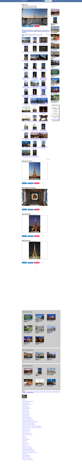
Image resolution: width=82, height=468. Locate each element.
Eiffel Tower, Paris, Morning (26, 446)
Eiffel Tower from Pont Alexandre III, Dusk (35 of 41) (35, 139)
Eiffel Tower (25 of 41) (26, 112)
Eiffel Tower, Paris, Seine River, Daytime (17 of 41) (35, 87)
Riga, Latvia (55, 93)
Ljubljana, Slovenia (54, 66)
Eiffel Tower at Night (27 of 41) (43, 113)
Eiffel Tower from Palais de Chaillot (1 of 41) (26, 44)
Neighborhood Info (24, 398)
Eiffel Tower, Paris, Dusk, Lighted (27, 449)
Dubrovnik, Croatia (54, 58)
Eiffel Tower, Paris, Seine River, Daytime (28, 423)
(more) (57, 8)
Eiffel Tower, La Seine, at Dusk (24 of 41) (43, 104)
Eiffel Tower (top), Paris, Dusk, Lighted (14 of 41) (34, 78)
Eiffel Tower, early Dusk (25, 402)
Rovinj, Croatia (50, 332)
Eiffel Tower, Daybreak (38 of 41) (35, 148)
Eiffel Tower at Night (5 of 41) (35, 52)
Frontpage (24, 392)
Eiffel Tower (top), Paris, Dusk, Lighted (28, 420)
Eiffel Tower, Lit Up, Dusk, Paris (27, 458)
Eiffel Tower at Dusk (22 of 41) (26, 104)
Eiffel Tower (51, 385)
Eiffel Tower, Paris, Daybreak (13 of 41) (26, 78)
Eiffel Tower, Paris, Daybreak (26, 417)
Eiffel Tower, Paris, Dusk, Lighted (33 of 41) (43, 130)
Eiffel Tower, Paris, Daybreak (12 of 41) (43, 70)
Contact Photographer (30, 392)
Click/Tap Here (26, 31)
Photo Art (54, 32)
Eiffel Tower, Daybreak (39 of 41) (43, 148)
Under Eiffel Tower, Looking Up (27, 404)
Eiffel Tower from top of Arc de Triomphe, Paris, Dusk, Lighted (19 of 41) (26, 97)
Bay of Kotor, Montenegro (39, 332)
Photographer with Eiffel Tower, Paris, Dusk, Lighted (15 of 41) (43, 79)
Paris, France (55, 16)
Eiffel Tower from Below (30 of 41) (43, 122)
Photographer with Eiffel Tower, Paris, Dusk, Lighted (30, 421)
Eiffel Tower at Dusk (25, 411)
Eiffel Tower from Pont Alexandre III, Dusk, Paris (29, 452)
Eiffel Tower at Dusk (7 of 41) (26, 61)
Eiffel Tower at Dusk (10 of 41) (26, 70)
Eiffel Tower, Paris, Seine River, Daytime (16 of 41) (26, 87)
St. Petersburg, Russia (54, 85)
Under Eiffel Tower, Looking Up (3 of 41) (43, 44)
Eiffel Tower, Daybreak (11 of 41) (35, 70)
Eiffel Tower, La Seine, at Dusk (26, 433)
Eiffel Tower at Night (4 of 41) (26, 52)
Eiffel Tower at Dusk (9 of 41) (43, 61)
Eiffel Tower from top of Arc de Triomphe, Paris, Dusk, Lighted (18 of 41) (43, 88)
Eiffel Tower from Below (25, 443)
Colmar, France (27, 343)
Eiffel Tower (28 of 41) (26, 121)
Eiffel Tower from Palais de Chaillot (27, 401)
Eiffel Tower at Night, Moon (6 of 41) (43, 52)
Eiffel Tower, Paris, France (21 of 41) (43, 96)
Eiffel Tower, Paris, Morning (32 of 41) (34, 130)
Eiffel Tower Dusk (25, 453)
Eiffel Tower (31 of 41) (26, 129)
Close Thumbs (48, 34)
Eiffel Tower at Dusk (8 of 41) (35, 61)
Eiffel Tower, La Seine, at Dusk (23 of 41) (35, 104)
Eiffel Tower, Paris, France (26, 430)
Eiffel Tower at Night (25, 405)
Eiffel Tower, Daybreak (25, 455)
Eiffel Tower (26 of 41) (35, 112)
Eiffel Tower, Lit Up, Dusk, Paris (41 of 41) (35, 156)
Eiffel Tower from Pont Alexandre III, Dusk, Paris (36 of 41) (43, 139)
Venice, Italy (55, 49)
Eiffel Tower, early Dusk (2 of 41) (34, 44)
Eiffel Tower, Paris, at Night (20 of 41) (35, 96)
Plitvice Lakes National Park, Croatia (55, 101)
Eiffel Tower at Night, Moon (26, 408)
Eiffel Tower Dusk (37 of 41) (26, 148)
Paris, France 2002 (54, 24)
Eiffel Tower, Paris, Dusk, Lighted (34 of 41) (26, 139)
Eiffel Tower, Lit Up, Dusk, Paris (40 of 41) (26, 156)
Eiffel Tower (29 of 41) (35, 121)
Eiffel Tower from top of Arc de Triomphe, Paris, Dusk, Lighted (31, 426)
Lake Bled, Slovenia (54, 76)
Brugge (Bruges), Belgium (39, 343)
